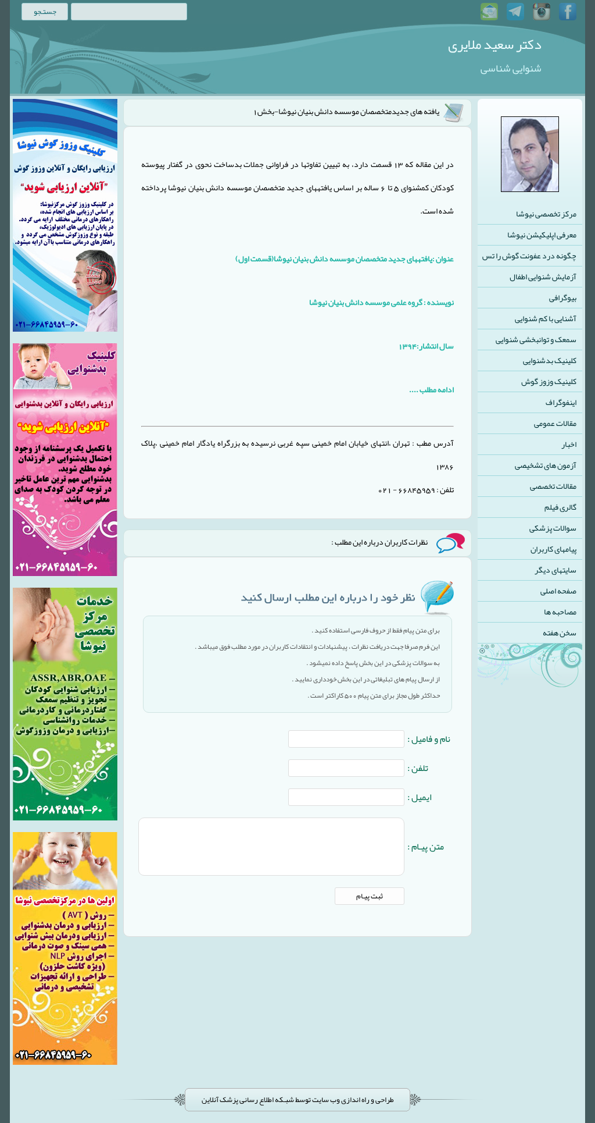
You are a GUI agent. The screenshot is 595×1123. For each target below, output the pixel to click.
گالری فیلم (560, 507)
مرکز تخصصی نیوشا (546, 213)
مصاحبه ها (560, 611)
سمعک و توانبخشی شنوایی (536, 339)
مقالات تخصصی (553, 486)
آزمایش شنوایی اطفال (543, 276)
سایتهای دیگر (555, 570)
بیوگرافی (562, 297)
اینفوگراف (561, 402)
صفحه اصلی (558, 590)
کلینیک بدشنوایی (549, 360)
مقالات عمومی (555, 423)
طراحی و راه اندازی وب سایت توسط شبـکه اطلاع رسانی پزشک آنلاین (298, 1099)
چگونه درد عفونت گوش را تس (529, 255)
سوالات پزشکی (552, 528)
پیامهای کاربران (553, 549)
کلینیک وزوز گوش (548, 381)
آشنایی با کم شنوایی (545, 318)
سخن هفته (559, 632)
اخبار (568, 444)
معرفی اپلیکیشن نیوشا (541, 234)
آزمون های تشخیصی (545, 465)
